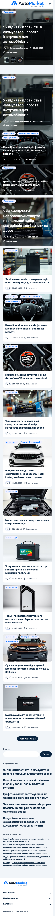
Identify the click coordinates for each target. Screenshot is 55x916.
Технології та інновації (28, 12)
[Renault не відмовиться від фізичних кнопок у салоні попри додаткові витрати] (27, 37)
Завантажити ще (27, 738)
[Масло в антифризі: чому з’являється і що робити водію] (27, 502)
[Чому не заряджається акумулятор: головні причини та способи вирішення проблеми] (27, 548)
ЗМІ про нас (21, 912)
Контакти (7, 912)
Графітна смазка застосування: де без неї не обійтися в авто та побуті (25, 796)
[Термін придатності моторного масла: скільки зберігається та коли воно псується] (27, 598)
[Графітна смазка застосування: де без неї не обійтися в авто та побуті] (27, 180)
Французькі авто (10, 16)
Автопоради (9, 77)
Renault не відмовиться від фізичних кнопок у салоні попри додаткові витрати (26, 783)
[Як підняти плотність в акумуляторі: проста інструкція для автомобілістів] (27, 102)
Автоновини (9, 12)
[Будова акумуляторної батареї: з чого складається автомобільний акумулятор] (27, 697)
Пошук (6, 749)
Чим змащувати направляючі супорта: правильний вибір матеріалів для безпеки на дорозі (27, 807)
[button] (5, 4)
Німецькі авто (12, 641)
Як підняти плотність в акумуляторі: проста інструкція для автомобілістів (27, 771)
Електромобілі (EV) (29, 637)
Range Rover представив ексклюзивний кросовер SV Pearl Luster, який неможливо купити (24, 821)
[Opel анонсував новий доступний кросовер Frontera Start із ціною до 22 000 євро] (27, 648)
